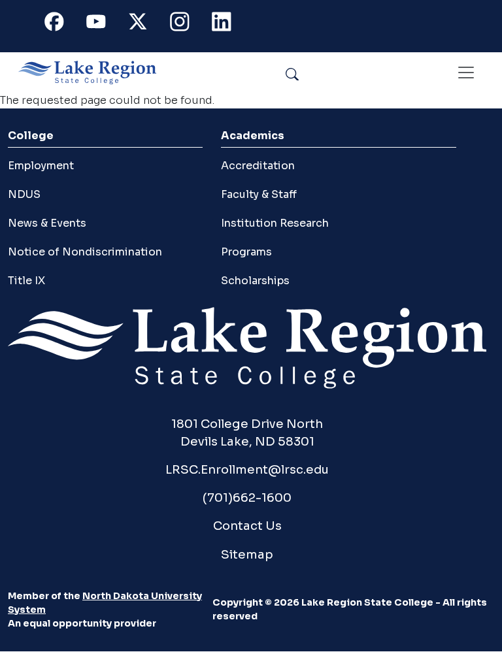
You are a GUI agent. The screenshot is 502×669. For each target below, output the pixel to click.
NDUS (24, 194)
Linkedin (229, 24)
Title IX (26, 280)
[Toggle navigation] (466, 72)
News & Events (47, 223)
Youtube (103, 24)
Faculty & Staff (259, 194)
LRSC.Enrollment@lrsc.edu (247, 469)
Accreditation (258, 165)
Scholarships (255, 280)
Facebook (61, 24)
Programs (246, 252)
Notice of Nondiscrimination (85, 252)
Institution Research (275, 223)
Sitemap (247, 554)
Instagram (187, 24)
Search (322, 72)
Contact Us (247, 525)
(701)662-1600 (247, 497)
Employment (41, 165)
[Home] (92, 72)
